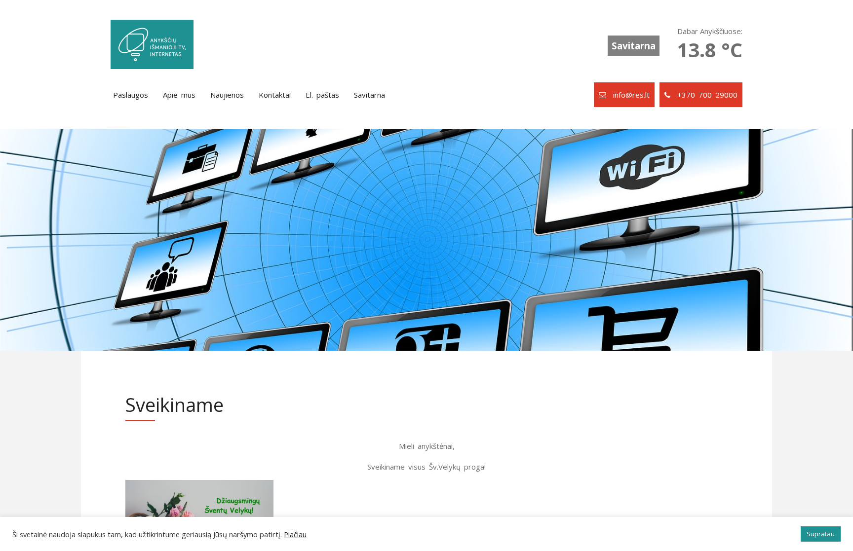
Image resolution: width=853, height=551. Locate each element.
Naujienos (227, 95)
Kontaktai (275, 95)
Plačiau (295, 534)
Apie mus (179, 95)
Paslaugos (130, 95)
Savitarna (634, 45)
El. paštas (322, 95)
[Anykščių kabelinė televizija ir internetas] (152, 44)
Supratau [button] (821, 533)
